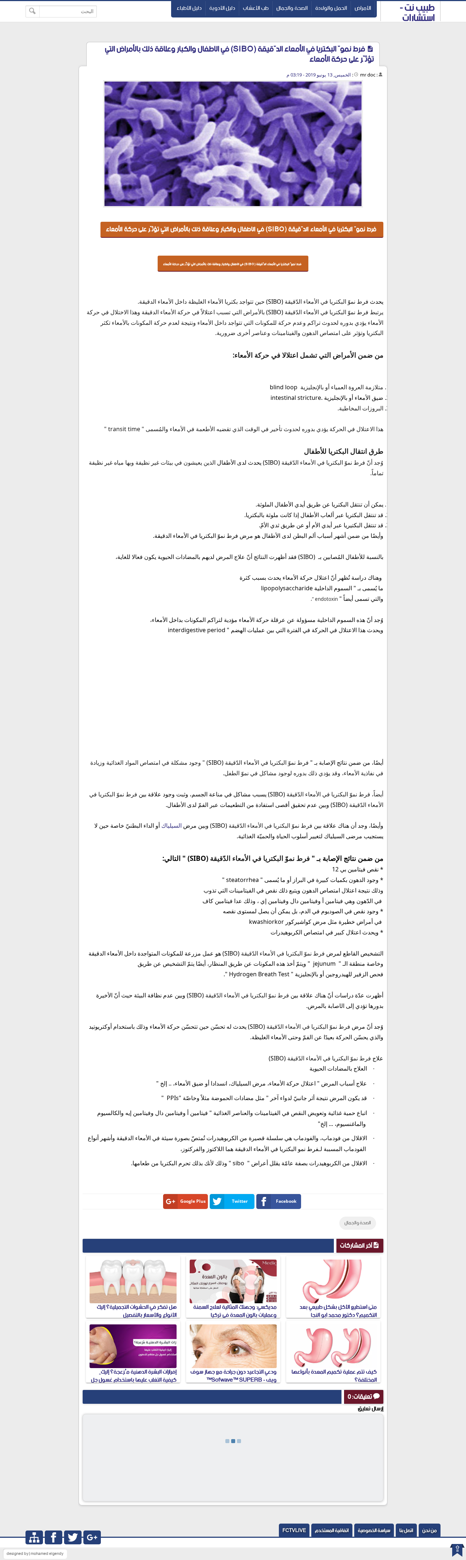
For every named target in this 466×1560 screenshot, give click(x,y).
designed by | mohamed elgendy (35, 1554)
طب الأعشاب (256, 8)
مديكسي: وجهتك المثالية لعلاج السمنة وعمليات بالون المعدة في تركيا (235, 1311)
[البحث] (32, 11)
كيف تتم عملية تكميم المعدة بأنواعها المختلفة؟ (334, 1376)
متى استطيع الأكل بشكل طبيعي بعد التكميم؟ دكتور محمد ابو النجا (338, 1311)
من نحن (429, 1531)
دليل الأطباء (189, 8)
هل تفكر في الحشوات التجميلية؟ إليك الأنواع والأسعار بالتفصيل (137, 1311)
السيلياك (171, 826)
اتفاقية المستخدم (332, 1531)
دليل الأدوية (222, 8)
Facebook (286, 1201)
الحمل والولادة (331, 8)
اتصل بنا (406, 1531)
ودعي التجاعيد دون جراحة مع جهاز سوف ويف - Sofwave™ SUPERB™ (233, 1376)
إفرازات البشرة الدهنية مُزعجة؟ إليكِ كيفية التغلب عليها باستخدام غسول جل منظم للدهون (134, 1380)
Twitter (240, 1201)
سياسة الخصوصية (374, 1531)
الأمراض (363, 8)
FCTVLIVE (294, 1531)
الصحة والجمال (292, 8)
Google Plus (193, 1201)
